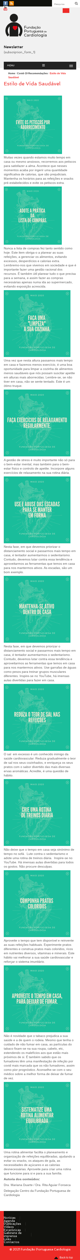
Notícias (10, 1217)
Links (7, 1239)
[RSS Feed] (11, 3)
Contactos (11, 1242)
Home (11, 73)
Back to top (66, 1257)
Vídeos (9, 1227)
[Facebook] (5, 3)
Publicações (12, 1223)
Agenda (9, 1221)
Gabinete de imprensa (13, 1234)
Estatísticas (12, 1230)
